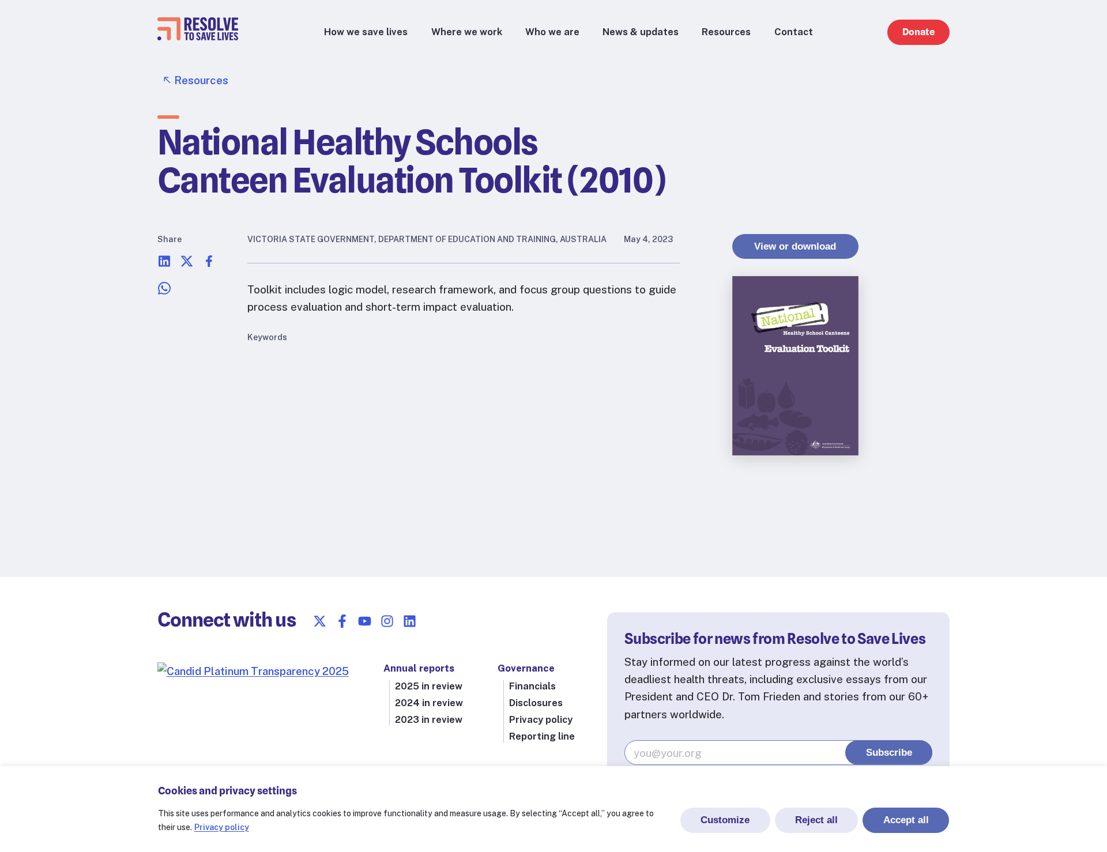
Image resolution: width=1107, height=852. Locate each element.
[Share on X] (187, 264)
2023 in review (428, 719)
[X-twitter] (319, 621)
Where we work (466, 31)
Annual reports (418, 668)
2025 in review (428, 686)
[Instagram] (387, 621)
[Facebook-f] (342, 621)
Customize (725, 820)
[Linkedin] (409, 621)
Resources (726, 31)
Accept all (906, 820)
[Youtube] (364, 621)
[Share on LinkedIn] (164, 264)
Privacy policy (221, 827)
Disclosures (536, 702)
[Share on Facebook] (209, 264)
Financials (532, 686)
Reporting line (542, 736)
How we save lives (366, 31)
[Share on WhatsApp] (164, 291)
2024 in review (429, 702)
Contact (793, 31)
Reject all (816, 820)
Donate (918, 31)
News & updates (641, 31)
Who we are (552, 31)
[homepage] (197, 36)
